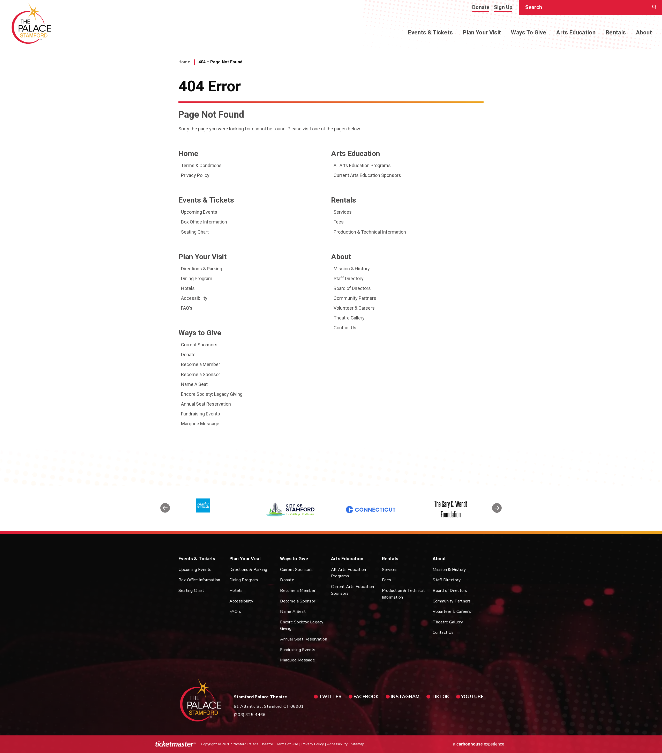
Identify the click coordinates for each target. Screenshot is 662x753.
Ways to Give (528, 32)
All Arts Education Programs (362, 165)
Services (343, 212)
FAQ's (186, 308)
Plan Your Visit (482, 32)
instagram (405, 697)
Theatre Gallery (349, 317)
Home (184, 61)
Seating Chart (195, 232)
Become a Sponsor (200, 374)
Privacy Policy (195, 175)
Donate (480, 7)
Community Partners (355, 298)
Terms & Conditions (201, 165)
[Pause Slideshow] (495, 492)
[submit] (654, 7)
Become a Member (200, 364)
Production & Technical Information (370, 232)
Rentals (616, 32)
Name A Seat (194, 384)
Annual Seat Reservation (206, 404)
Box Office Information (204, 222)
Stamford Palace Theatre (31, 23)
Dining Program (196, 278)
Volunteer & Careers (354, 308)
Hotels (188, 288)
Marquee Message (200, 423)
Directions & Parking (201, 268)
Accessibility (194, 298)
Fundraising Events (200, 413)
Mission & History (352, 268)
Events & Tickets (430, 32)
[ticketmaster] (175, 744)
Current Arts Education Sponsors (367, 175)
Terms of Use (287, 744)
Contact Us (345, 327)
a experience (478, 744)
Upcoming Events (199, 212)
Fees (339, 222)
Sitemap (357, 744)
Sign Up (503, 7)
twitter (330, 697)
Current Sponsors (199, 344)
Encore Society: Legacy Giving (212, 394)
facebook (366, 697)
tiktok (440, 697)
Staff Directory (349, 278)
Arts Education (576, 32)
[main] (331, 243)
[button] (165, 510)
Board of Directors (352, 288)
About (644, 32)
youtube (472, 697)
